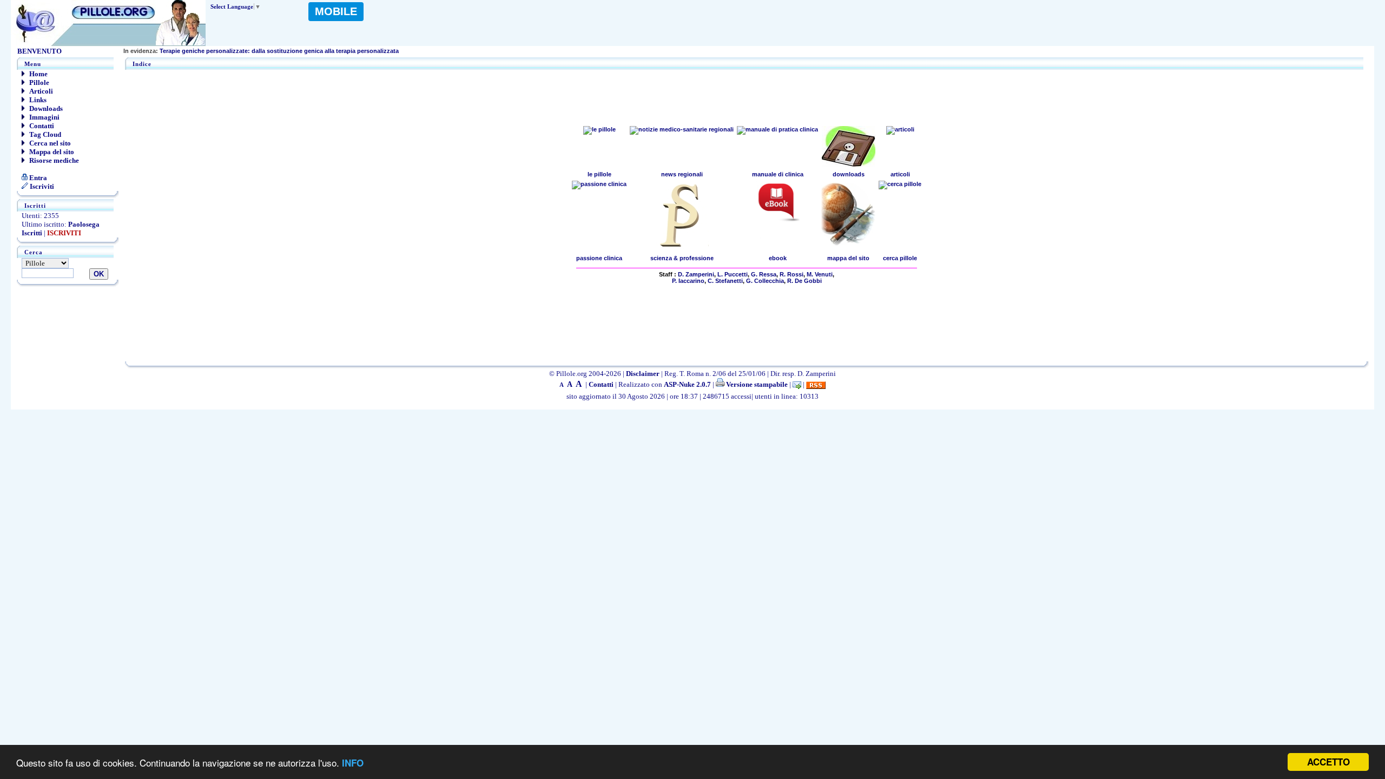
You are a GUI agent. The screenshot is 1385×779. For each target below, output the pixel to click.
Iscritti (32, 233)
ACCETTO (1328, 761)
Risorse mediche (53, 160)
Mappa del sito (51, 152)
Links (37, 100)
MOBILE (336, 11)
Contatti (41, 126)
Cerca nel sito (49, 143)
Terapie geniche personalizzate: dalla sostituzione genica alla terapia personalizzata (261, 51)
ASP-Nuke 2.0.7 (687, 384)
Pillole (38, 82)
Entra (37, 178)
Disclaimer (642, 373)
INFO (353, 762)
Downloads (45, 108)
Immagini (44, 117)
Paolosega (84, 224)
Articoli (40, 91)
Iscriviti (41, 186)
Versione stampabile (756, 384)
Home (38, 74)
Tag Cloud (44, 134)
